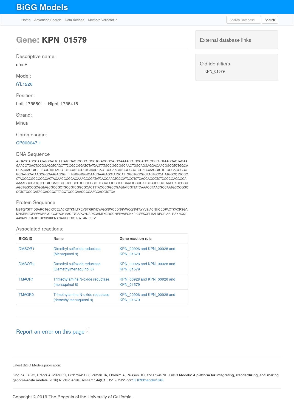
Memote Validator (101, 19)
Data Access (74, 19)
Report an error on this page (51, 331)
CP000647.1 (28, 142)
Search (270, 19)
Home (26, 19)
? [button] (87, 331)
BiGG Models (42, 7)
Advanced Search (47, 19)
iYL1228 (24, 84)
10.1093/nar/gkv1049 (147, 379)
